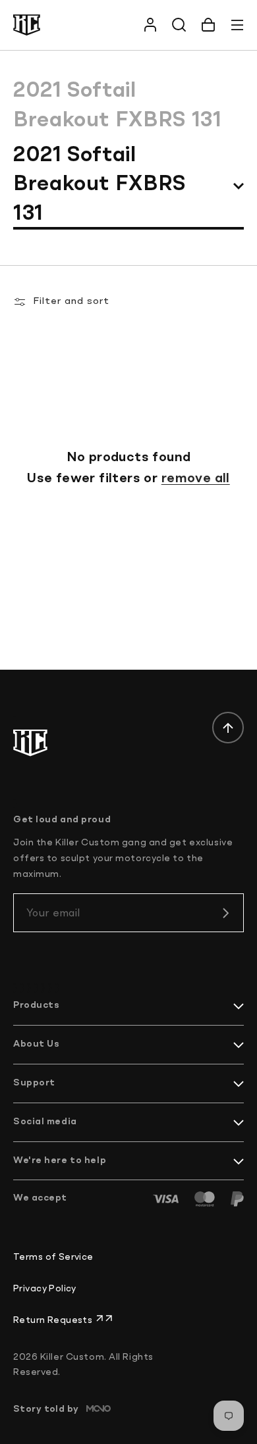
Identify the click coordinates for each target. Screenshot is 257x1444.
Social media (45, 1121)
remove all (195, 478)
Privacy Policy (44, 1288)
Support (34, 1082)
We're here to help (59, 1160)
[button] (208, 25)
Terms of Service (53, 1257)
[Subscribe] (225, 913)
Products (36, 1005)
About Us (36, 1044)
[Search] (179, 25)
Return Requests (54, 1320)
